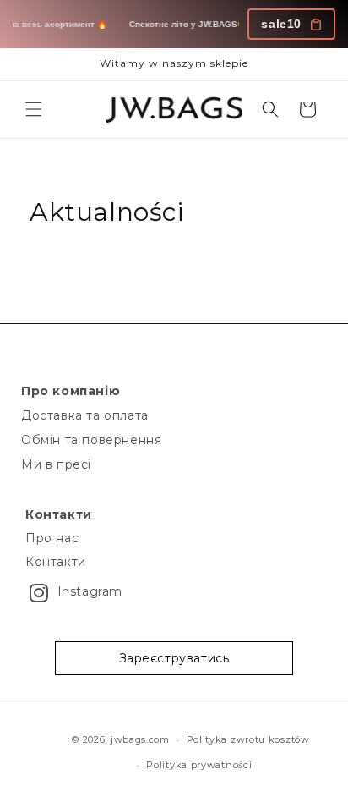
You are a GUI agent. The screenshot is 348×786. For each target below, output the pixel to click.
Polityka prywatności (199, 765)
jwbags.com (140, 739)
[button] (33, 109)
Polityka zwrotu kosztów (248, 739)
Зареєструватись (174, 658)
